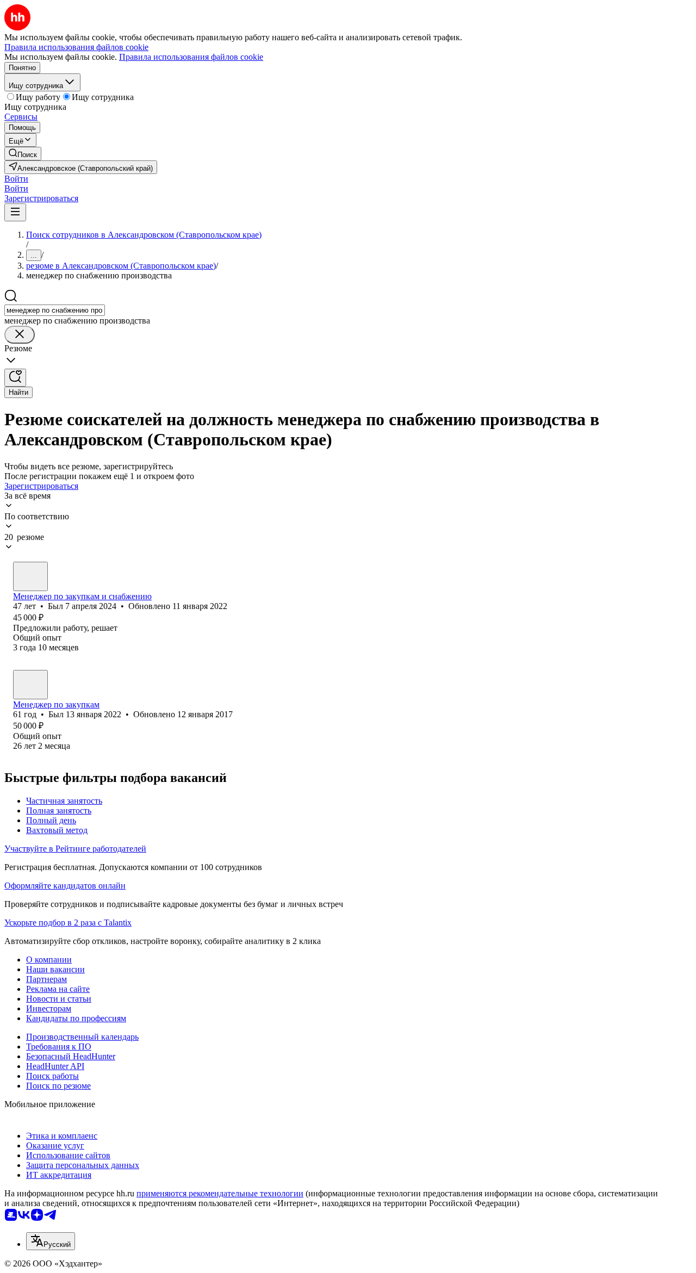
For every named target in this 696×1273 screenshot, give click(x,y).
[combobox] (54, 310)
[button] (16, 178)
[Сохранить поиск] (15, 378)
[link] (22, 153)
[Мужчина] (30, 576)
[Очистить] (19, 335)
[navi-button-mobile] (15, 212)
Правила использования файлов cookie (191, 56)
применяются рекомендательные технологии (219, 1193)
